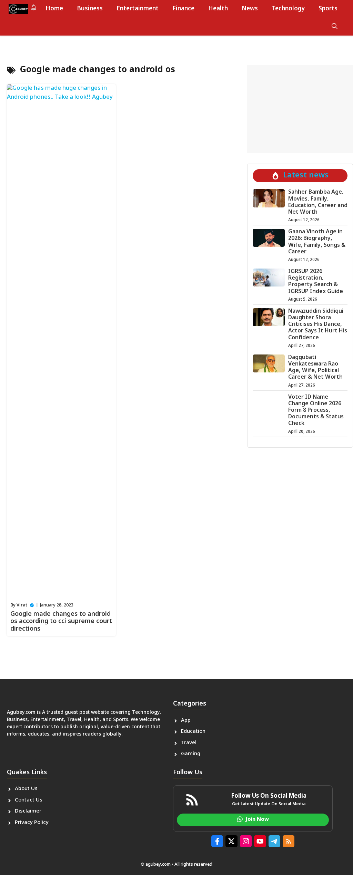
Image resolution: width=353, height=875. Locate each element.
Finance (183, 9)
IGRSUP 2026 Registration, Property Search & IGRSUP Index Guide (315, 281)
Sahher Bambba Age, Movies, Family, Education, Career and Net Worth (317, 202)
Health (218, 9)
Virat (22, 605)
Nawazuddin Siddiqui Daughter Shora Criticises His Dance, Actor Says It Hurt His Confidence (317, 325)
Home (54, 9)
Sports (328, 9)
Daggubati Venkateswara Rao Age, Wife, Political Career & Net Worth (315, 367)
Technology (288, 9)
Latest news (306, 176)
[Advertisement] (300, 109)
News (250, 9)
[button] (334, 27)
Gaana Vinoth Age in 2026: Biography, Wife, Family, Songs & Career (316, 242)
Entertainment (138, 9)
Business (90, 9)
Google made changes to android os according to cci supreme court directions (61, 621)
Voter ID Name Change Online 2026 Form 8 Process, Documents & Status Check (316, 411)
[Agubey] (18, 9)
